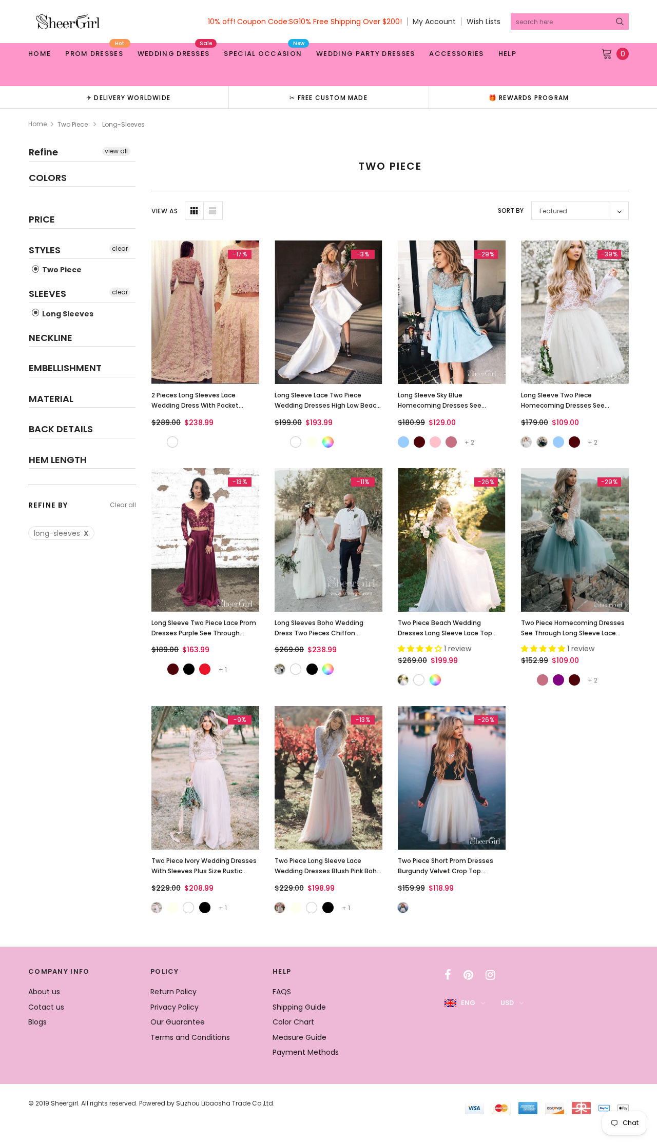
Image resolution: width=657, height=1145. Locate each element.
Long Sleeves (67, 314)
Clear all (123, 504)
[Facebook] (448, 974)
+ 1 (223, 669)
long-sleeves (61, 533)
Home (37, 123)
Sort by (511, 210)
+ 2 (469, 442)
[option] (128, 97)
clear (120, 248)
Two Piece (72, 124)
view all (116, 151)
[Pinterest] (468, 974)
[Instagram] (490, 974)
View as (164, 211)
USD (507, 1003)
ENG (468, 1003)
